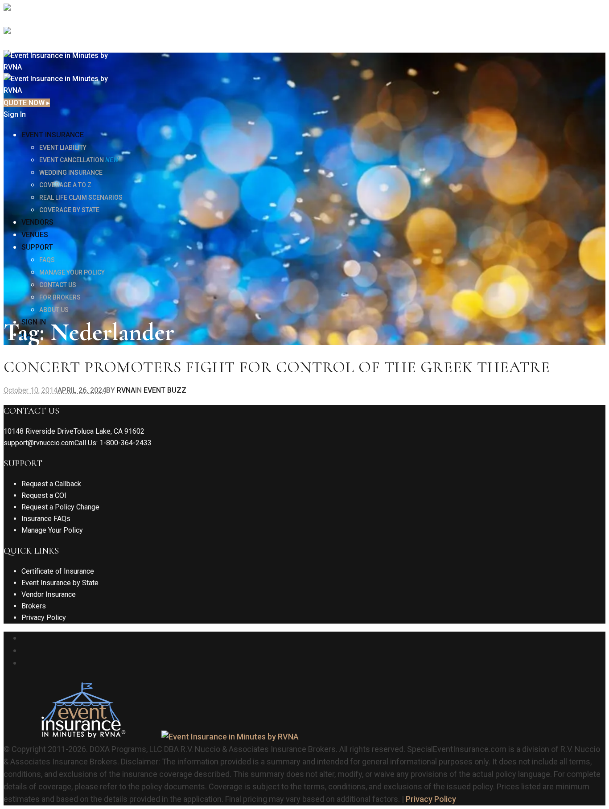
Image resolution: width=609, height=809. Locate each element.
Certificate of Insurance (57, 571)
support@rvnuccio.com (39, 443)
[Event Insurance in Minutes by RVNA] (151, 736)
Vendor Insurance (48, 594)
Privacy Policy (43, 617)
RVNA (126, 390)
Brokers (33, 606)
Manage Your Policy (52, 530)
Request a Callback (51, 484)
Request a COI (43, 495)
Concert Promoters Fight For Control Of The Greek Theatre (277, 367)
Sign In (15, 114)
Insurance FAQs (45, 518)
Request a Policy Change (60, 507)
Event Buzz (165, 390)
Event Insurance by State (60, 583)
